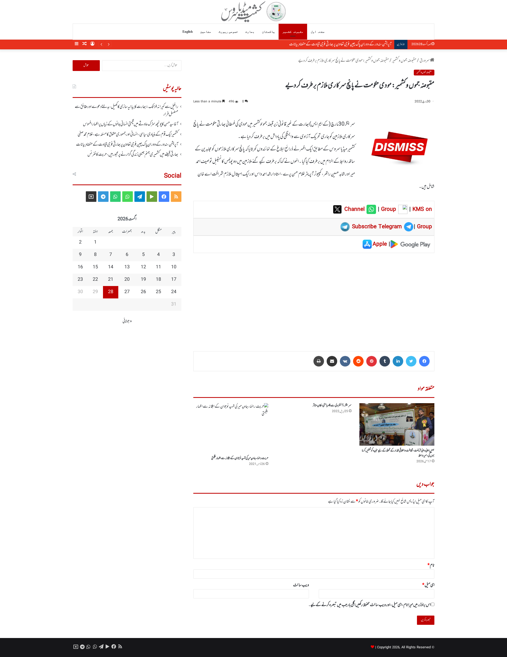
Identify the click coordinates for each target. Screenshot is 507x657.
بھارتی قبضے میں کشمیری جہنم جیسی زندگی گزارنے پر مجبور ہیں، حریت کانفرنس (132, 154)
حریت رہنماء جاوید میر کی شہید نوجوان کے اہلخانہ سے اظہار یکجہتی (239, 458)
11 (158, 267)
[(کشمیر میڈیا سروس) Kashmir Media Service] (253, 11)
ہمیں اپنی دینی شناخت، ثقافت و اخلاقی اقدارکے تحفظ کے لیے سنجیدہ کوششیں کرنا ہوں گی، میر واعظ (398, 453)
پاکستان (268, 32)
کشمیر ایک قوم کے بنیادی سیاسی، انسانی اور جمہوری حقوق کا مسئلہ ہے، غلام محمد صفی (128, 134)
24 (173, 292)
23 (80, 280)
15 (95, 267)
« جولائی (127, 321)
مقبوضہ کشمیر (292, 32)
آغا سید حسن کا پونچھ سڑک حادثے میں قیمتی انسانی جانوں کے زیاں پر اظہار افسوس (130, 124)
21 (110, 280)
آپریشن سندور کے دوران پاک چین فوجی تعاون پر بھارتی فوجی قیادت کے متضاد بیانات (340, 44)
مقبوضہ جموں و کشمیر (404, 61)
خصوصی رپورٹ (228, 32)
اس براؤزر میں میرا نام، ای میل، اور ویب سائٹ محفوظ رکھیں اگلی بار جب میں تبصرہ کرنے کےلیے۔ (369, 605)
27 (127, 292)
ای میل (428, 585)
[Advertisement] (313, 298)
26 (143, 292)
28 (110, 292)
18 (158, 280)
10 (173, 267)
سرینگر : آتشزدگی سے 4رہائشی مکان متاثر (332, 405)
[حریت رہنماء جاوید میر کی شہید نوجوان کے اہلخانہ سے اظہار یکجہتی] (230, 428)
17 (173, 280)
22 (95, 280)
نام (431, 565)
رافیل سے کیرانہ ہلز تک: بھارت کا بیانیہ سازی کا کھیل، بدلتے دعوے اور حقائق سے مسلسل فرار (126, 110)
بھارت (250, 32)
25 (158, 292)
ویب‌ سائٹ (301, 585)
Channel (355, 209)
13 (127, 267)
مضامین (205, 32)
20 (127, 280)
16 (80, 267)
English (187, 32)
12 (143, 267)
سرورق (425, 61)
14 (110, 267)
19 (143, 280)
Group (387, 209)
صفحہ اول (318, 32)
